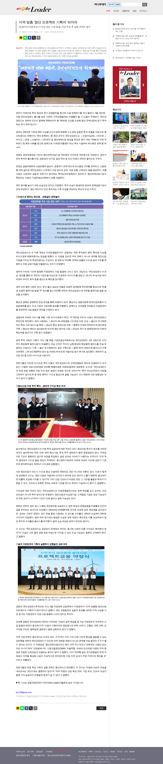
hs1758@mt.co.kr (24, 692)
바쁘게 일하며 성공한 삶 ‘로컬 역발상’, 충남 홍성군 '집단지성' (139, 128)
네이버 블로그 (25, 38)
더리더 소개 (20, 752)
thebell (131, 752)
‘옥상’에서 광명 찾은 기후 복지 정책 (138, 202)
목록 (101, 708)
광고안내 (39, 752)
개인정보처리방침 (61, 752)
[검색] (144, 4)
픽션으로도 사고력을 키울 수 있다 (128, 58)
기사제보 (48, 752)
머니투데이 (82, 752)
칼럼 (134, 11)
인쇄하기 (38, 38)
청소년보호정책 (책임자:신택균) (59, 755)
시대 (125, 752)
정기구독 (30, 752)
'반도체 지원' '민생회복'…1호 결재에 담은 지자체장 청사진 (120, 203)
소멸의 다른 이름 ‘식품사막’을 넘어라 (120, 164)
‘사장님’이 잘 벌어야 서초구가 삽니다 (129, 50)
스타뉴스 (97, 752)
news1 (112, 752)
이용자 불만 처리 (39, 755)
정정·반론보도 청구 (23, 755)
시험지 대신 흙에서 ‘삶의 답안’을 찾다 (120, 146)
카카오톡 (21, 38)
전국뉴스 (143, 11)
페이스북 (29, 38)
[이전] (116, 85)
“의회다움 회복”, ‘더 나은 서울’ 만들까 (138, 164)
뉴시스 (105, 752)
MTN (91, 752)
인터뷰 (116, 11)
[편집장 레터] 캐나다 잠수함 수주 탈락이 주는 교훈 (130, 30)
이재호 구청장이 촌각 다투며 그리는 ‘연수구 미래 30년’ (121, 184)
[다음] (144, 85)
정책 (108, 11)
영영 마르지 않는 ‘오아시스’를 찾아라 (138, 146)
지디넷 (119, 752)
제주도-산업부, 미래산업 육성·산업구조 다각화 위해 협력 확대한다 (138, 185)
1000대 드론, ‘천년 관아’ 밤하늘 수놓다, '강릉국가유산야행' (130, 44)
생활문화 (126, 11)
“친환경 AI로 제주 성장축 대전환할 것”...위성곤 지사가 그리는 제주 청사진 (131, 37)
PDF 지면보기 (125, 69)
